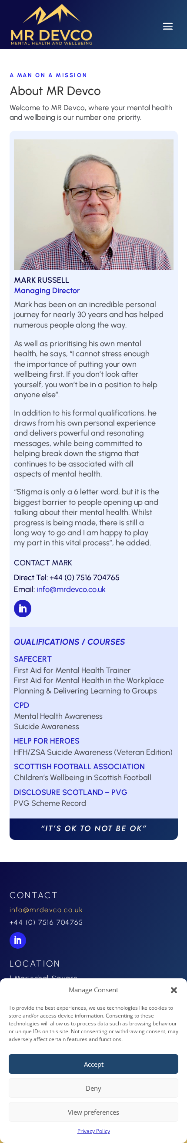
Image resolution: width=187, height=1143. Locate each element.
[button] (174, 990)
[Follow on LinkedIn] (22, 608)
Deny (93, 1088)
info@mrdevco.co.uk (71, 589)
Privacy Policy (93, 1131)
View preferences (93, 1112)
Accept (94, 1064)
